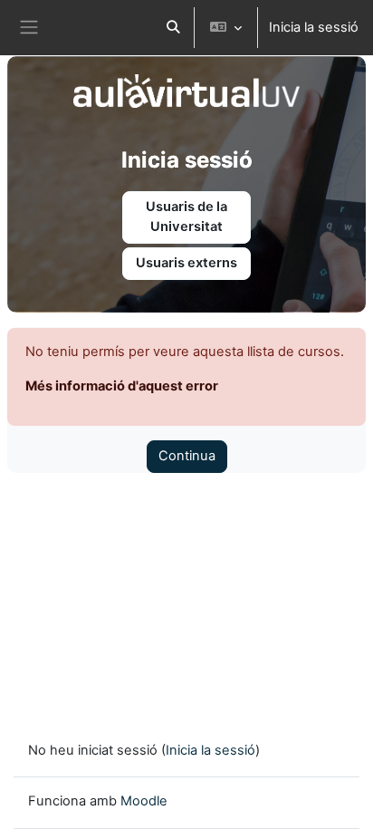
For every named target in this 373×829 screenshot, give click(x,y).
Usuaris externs (186, 263)
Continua (186, 456)
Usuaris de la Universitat (186, 216)
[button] (173, 27)
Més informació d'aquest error (121, 386)
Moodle (143, 801)
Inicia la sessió (314, 27)
